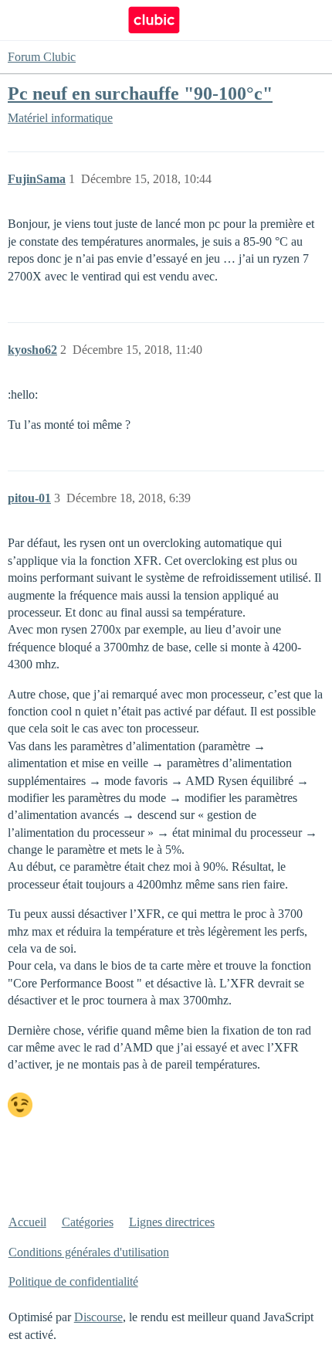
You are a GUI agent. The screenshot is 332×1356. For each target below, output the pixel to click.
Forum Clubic (42, 56)
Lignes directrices (172, 1222)
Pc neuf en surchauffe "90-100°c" (140, 93)
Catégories (87, 1222)
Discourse (98, 1317)
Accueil (27, 1222)
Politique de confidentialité (73, 1281)
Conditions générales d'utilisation (88, 1252)
